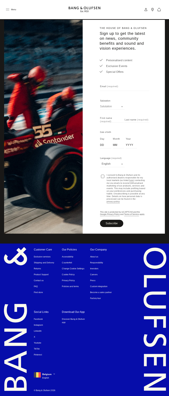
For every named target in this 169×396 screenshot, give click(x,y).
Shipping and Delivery (44, 262)
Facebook (38, 319)
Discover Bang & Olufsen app (73, 321)
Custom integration (98, 286)
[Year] (131, 144)
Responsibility (96, 262)
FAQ (36, 286)
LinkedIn (38, 331)
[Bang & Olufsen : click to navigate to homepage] (84, 10)
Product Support (41, 274)
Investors (94, 268)
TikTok (36, 348)
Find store (38, 292)
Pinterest (38, 354)
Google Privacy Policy (110, 214)
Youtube (37, 343)
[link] (146, 9)
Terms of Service (131, 214)
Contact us (38, 280)
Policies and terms (70, 286)
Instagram (38, 325)
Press (92, 280)
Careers (93, 274)
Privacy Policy (68, 280)
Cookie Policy (68, 274)
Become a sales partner (100, 292)
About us (94, 256)
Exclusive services (42, 256)
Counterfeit (67, 262)
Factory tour (95, 298)
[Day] (105, 144)
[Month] (118, 144)
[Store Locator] (152, 9)
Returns (37, 268)
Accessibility (67, 256)
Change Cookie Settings (73, 268)
